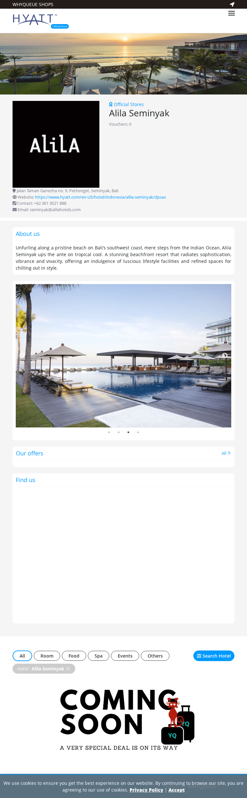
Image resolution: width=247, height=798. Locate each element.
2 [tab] (118, 432)
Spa (99, 656)
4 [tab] (138, 432)
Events (125, 656)
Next (225, 356)
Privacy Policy (146, 790)
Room (47, 656)
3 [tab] (128, 432)
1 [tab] (109, 432)
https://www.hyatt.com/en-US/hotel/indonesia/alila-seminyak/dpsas (100, 197)
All (224, 453)
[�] (123, 63)
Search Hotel (216, 656)
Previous (22, 356)
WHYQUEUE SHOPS (33, 4)
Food (74, 656)
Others (155, 656)
